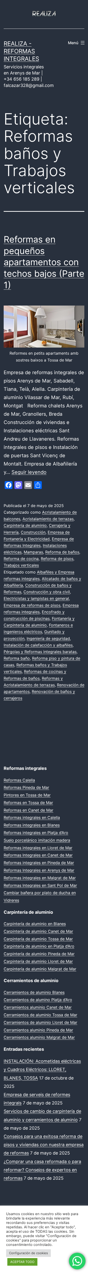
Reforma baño (17, 658)
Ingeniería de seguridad (48, 638)
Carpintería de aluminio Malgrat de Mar (40, 968)
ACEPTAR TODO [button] (22, 1262)
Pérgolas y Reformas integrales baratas (40, 651)
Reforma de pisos (57, 558)
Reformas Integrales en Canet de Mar (38, 855)
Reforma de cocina (21, 558)
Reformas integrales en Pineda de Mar (39, 862)
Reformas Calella (19, 780)
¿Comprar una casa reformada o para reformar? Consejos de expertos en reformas (42, 1170)
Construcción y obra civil (46, 591)
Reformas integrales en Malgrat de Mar (40, 877)
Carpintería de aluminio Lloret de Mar (38, 961)
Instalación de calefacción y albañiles (38, 645)
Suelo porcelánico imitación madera (37, 840)
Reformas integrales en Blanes (32, 825)
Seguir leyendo (28, 472)
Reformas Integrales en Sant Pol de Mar (40, 885)
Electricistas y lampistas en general (36, 598)
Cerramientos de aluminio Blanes (34, 992)
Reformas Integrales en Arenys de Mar (39, 870)
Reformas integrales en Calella (32, 817)
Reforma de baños (62, 552)
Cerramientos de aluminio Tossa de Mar (40, 1014)
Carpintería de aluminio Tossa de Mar (38, 938)
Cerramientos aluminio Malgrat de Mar (39, 1037)
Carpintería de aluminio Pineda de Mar (39, 953)
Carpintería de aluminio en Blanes (35, 923)
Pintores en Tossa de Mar (27, 795)
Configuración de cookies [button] (28, 1253)
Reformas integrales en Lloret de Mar (38, 847)
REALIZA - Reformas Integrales (21, 51)
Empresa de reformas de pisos (32, 605)
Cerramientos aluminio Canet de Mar (38, 1007)
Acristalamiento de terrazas (48, 518)
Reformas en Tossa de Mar (28, 802)
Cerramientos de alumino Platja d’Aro (38, 999)
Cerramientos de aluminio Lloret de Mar (40, 1022)
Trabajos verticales (21, 565)
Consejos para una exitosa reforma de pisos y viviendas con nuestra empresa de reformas (44, 1145)
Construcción (33, 532)
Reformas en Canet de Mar (28, 810)
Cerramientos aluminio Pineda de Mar (38, 1030)
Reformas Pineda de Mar (26, 787)
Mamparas (33, 552)
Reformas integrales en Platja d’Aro (36, 832)
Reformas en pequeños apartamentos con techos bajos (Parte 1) (44, 262)
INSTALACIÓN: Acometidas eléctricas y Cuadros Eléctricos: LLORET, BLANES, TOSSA (42, 1069)
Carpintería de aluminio (25, 525)
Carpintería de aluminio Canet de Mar (38, 931)
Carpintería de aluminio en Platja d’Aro (39, 946)
